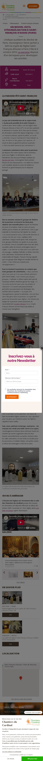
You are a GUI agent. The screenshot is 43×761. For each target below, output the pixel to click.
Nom (7, 369)
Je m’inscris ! (12, 397)
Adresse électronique (13, 378)
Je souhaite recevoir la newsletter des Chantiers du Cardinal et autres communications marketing (21, 391)
